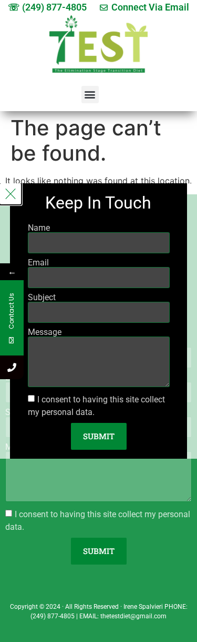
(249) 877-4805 (52, 616)
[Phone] (12, 367)
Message (44, 332)
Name (39, 228)
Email (38, 263)
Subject (42, 297)
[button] (90, 94)
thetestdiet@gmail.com (133, 616)
